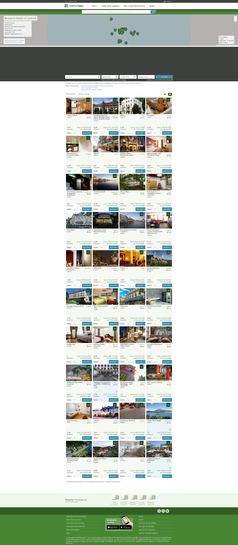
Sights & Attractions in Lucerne (14, 40)
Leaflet (218, 45)
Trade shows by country (73, 520)
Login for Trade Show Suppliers (148, 533)
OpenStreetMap (227, 45)
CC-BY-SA (236, 45)
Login (66, 1)
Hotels (152, 6)
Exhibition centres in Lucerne (14, 42)
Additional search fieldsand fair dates (158, 80)
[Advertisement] (119, 60)
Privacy (141, 516)
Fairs (94, 6)
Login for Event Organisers (147, 530)
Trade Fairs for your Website (147, 523)
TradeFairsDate (74, 6)
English (169, 1)
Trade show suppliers (111, 6)
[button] (118, 31)
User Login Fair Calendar (146, 526)
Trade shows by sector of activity (76, 516)
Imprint (141, 520)
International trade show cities (75, 526)
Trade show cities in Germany (75, 523)
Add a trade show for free (134, 6)
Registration (73, 1)
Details (69, 133)
